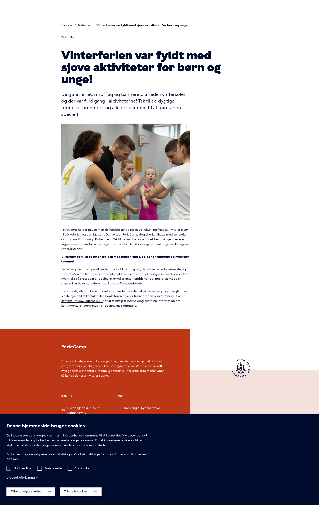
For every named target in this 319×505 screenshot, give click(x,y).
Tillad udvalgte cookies (26, 491)
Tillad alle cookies (76, 491)
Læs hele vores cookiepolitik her (85, 445)
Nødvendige (22, 468)
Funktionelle (53, 468)
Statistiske (82, 468)
